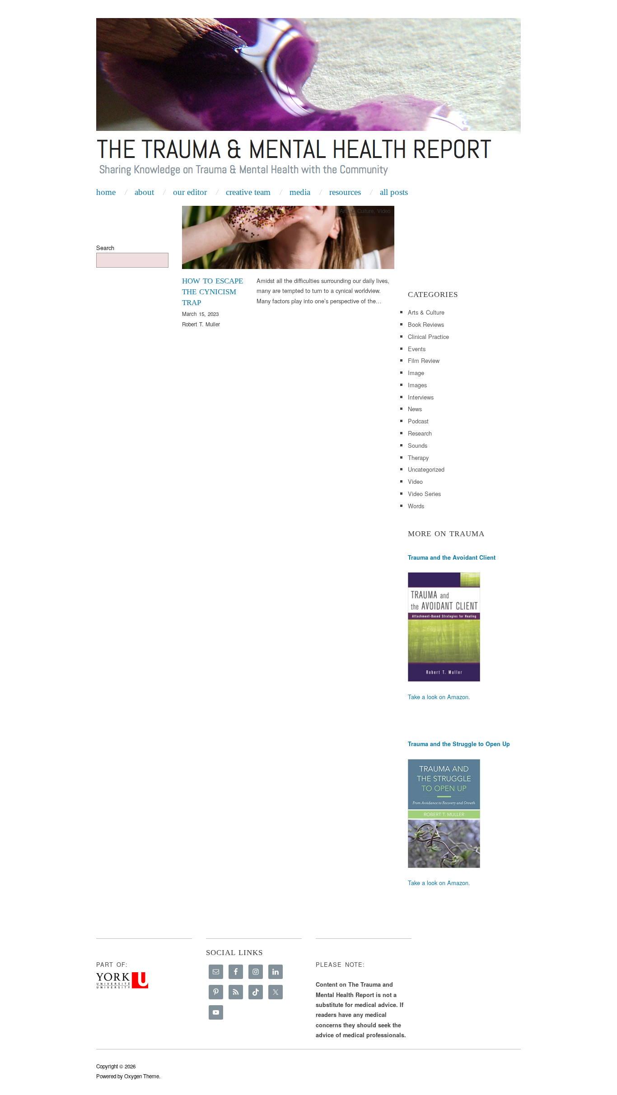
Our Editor (190, 192)
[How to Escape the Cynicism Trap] (288, 240)
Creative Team (248, 192)
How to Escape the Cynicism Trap (212, 292)
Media (300, 192)
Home (106, 192)
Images (417, 384)
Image (416, 372)
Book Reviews (426, 324)
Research (420, 433)
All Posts (394, 192)
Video (383, 210)
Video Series (424, 493)
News (415, 408)
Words (416, 505)
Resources (345, 192)
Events (416, 348)
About (144, 192)
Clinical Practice (428, 336)
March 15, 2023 (200, 313)
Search (105, 247)
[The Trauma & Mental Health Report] (308, 100)
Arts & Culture (357, 210)
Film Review (423, 360)
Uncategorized (426, 469)
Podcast (418, 421)
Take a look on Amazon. (439, 696)
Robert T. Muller (201, 324)
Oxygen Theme (141, 1076)
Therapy (418, 457)
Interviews (421, 397)
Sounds (417, 445)
